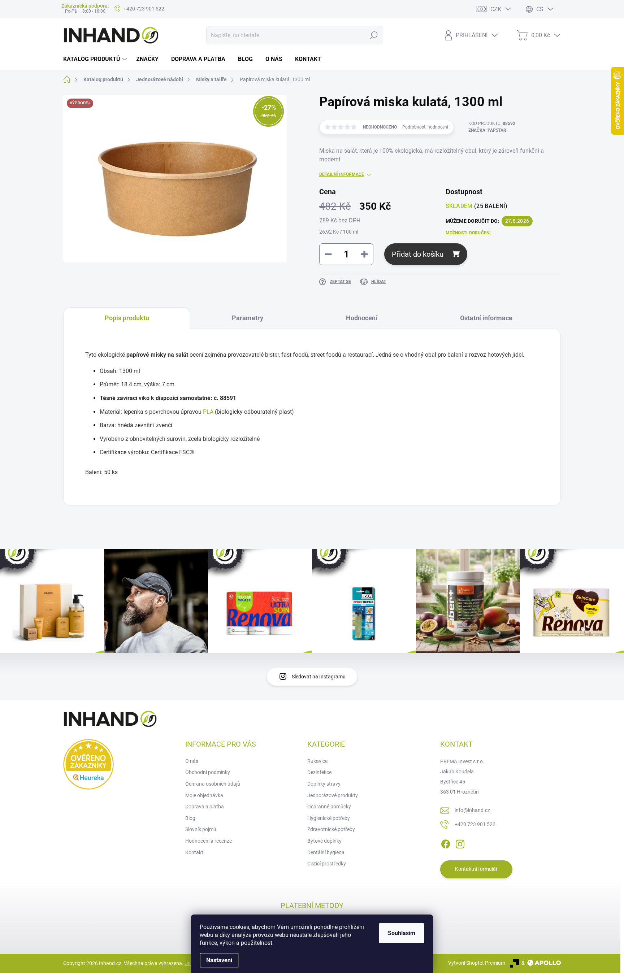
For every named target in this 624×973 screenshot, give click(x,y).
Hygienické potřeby (328, 818)
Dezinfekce (319, 772)
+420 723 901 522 (475, 824)
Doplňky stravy (324, 784)
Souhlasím (401, 933)
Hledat (373, 35)
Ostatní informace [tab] (486, 318)
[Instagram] (460, 842)
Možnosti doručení (468, 232)
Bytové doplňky (324, 841)
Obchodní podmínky (207, 772)
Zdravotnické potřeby (331, 829)
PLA (208, 411)
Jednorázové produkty (332, 795)
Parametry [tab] (247, 318)
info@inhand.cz (472, 810)
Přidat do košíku (417, 254)
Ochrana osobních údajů (212, 784)
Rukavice (317, 761)
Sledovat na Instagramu (319, 676)
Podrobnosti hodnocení (425, 127)
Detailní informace (341, 174)
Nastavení (219, 960)
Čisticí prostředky (326, 863)
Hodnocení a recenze (208, 841)
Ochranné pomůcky (329, 806)
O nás (191, 761)
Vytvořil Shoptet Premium (476, 963)
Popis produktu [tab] (127, 318)
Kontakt (194, 852)
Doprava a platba (204, 806)
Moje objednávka (204, 795)
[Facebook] (445, 842)
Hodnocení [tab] (361, 318)
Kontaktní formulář (476, 869)
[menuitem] (96, 59)
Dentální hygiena (325, 852)
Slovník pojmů (200, 829)
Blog (190, 818)
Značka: (487, 130)
